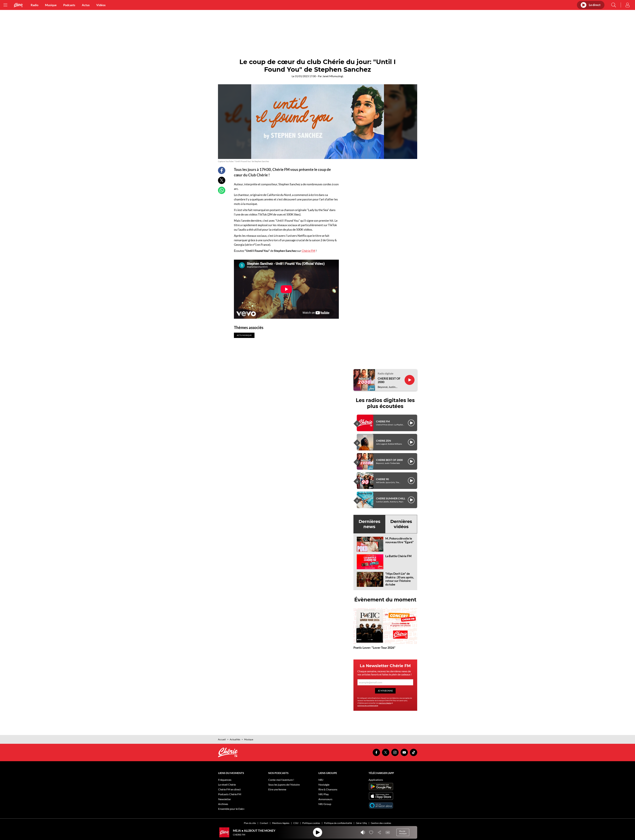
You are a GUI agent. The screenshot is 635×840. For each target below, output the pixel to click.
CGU (295, 823)
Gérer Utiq (361, 823)
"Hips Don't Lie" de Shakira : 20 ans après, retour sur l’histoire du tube (399, 579)
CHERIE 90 (382, 479)
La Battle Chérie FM (398, 556)
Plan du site (250, 823)
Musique (51, 5)
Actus (86, 5)
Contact (264, 823)
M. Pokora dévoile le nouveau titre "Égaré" (399, 540)
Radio (34, 5)
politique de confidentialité (367, 705)
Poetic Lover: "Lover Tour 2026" (374, 647)
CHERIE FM (383, 421)
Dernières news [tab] (369, 524)
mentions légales (385, 703)
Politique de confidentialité (338, 823)
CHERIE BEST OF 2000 (389, 380)
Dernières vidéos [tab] (401, 524)
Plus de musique (403, 832)
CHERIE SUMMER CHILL (390, 498)
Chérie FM (308, 251)
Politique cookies (311, 823)
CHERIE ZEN (383, 440)
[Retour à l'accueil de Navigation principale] (18, 5)
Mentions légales (280, 823)
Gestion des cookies (381, 823)
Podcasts (69, 5)
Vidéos (101, 5)
